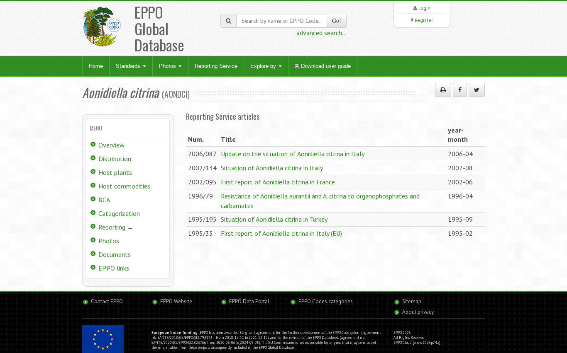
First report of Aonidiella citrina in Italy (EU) (281, 233)
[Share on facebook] (460, 90)
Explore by (264, 66)
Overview (111, 145)
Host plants (115, 172)
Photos (168, 66)
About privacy (418, 311)
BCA (104, 200)
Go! (336, 20)
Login (424, 8)
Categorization (119, 213)
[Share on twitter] (477, 90)
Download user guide (325, 66)
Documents (114, 254)
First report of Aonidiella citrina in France (278, 182)
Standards (129, 66)
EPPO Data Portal (249, 301)
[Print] (443, 90)
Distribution (114, 159)
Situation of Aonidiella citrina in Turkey (274, 219)
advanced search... (321, 33)
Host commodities (124, 186)
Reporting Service (216, 66)
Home (96, 66)
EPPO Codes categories (325, 301)
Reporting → (116, 227)
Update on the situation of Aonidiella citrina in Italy (292, 154)
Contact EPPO (107, 301)
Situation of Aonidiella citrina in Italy (272, 168)
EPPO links (113, 268)
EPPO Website (176, 301)
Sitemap (411, 301)
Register (424, 20)
